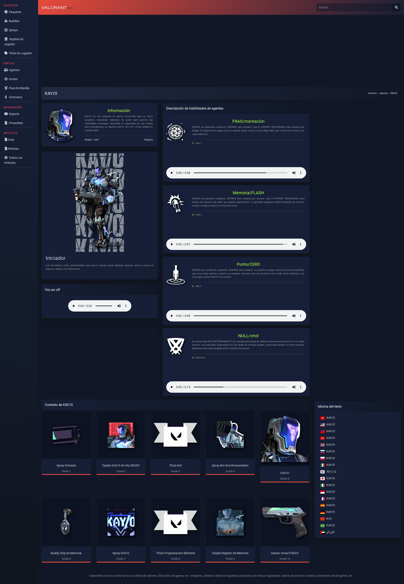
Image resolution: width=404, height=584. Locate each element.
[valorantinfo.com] (57, 7)
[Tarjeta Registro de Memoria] (230, 522)
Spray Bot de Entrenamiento (230, 465)
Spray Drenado (66, 465)
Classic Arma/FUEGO (285, 553)
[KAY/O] (285, 438)
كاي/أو (330, 532)
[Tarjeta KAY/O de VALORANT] (121, 434)
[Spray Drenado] (66, 434)
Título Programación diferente (175, 553)
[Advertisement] (164, 47)
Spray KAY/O (121, 553)
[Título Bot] (175, 434)
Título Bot (175, 465)
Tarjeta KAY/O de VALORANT (121, 465)
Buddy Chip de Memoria (66, 553)
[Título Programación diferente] (175, 522)
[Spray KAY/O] (121, 522)
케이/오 (331, 471)
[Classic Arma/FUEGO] (285, 522)
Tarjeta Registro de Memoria (230, 553)
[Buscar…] (396, 7)
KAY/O (284, 473)
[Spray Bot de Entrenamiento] (230, 434)
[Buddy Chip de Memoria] (66, 522)
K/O (329, 519)
